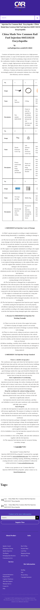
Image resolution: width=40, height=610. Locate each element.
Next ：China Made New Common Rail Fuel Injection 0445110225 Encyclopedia (20, 506)
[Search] (37, 17)
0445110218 (10, 228)
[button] (20, 10)
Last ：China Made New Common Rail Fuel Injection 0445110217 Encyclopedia (19, 500)
